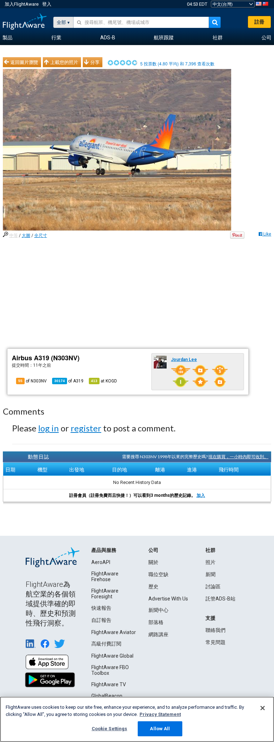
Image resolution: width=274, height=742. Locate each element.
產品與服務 (103, 550)
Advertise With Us (168, 599)
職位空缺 (158, 574)
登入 (46, 4)
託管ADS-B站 (220, 599)
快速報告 (101, 608)
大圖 (26, 235)
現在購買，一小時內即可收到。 (238, 456)
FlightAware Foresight (104, 593)
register (86, 428)
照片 (210, 562)
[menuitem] (7, 38)
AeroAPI (100, 562)
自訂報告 (101, 620)
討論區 (213, 586)
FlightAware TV (108, 684)
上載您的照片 (64, 62)
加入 (201, 495)
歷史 (153, 586)
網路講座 (158, 634)
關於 (153, 562)
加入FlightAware (22, 4)
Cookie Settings (109, 728)
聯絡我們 (215, 630)
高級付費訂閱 (106, 644)
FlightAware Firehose (104, 576)
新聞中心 (158, 610)
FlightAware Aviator (113, 632)
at (104, 381)
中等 (13, 235)
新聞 (210, 574)
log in (48, 428)
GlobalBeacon (106, 696)
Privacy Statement (160, 714)
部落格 (155, 622)
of (68, 381)
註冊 (259, 22)
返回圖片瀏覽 (24, 62)
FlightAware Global (112, 656)
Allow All (160, 728)
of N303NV (32, 381)
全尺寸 (40, 235)
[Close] (262, 708)
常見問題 (215, 642)
